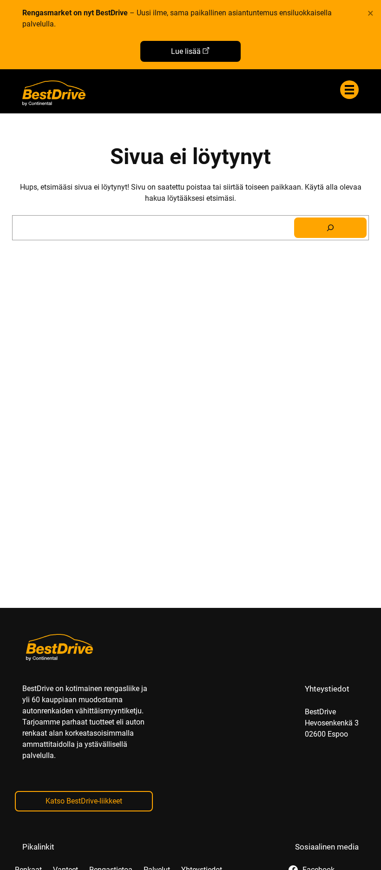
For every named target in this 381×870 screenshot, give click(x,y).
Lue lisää (186, 51)
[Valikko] (349, 89)
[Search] (330, 228)
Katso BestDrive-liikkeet (84, 801)
